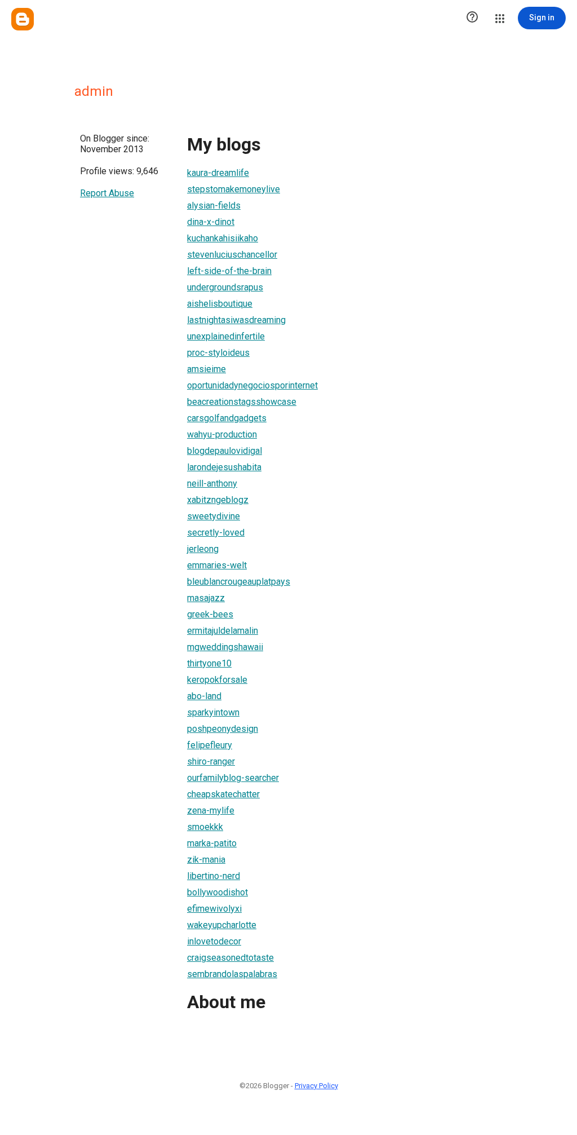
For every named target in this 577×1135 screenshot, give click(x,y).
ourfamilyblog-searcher (233, 777)
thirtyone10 (209, 663)
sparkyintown (213, 712)
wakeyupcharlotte (221, 925)
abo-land (204, 696)
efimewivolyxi (214, 908)
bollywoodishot (217, 892)
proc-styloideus (218, 352)
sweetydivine (213, 516)
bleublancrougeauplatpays (238, 581)
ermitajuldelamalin (222, 630)
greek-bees (210, 614)
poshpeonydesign (222, 728)
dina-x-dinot (210, 222)
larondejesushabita (224, 467)
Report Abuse (107, 193)
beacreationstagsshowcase (241, 401)
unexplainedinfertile (226, 336)
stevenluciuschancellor (232, 254)
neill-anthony (212, 483)
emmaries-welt (217, 565)
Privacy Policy (316, 1085)
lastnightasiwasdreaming (236, 320)
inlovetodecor (214, 941)
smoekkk (205, 827)
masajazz (206, 598)
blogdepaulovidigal (224, 450)
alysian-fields (214, 205)
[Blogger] (22, 19)
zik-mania (206, 859)
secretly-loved (216, 532)
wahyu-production (222, 434)
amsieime (206, 369)
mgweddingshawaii (225, 647)
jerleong (203, 549)
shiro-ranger (211, 761)
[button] (472, 18)
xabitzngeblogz (217, 499)
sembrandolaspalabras (232, 974)
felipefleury (209, 745)
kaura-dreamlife (218, 172)
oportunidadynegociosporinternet (252, 385)
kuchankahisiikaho (222, 238)
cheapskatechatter (223, 794)
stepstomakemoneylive (233, 189)
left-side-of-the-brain (229, 271)
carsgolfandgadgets (227, 418)
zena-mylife (210, 810)
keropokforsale (217, 679)
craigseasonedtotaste (230, 957)
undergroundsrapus (225, 287)
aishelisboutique (219, 303)
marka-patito (212, 843)
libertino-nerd (213, 876)
